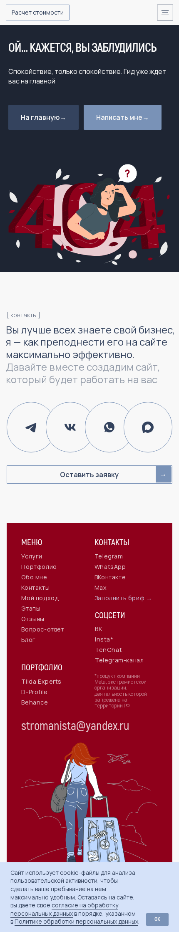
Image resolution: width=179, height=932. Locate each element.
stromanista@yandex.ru (75, 726)
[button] (38, 12)
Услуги (31, 556)
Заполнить (111, 598)
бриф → (140, 598)
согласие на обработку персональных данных (64, 909)
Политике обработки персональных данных (76, 921)
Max (100, 587)
